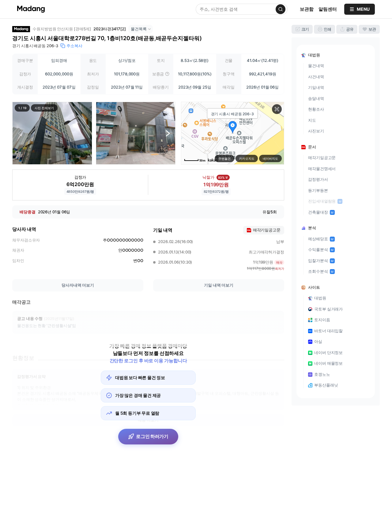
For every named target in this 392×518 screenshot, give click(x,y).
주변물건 (224, 158)
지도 (312, 120)
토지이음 (322, 319)
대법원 (320, 297)
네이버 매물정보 (328, 363)
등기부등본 (318, 190)
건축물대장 (321, 212)
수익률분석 (321, 249)
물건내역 (316, 65)
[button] (52, 133)
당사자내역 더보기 (78, 285)
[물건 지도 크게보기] (277, 109)
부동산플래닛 (326, 385)
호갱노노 (322, 374)
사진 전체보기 (44, 108)
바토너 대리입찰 (328, 330)
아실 (318, 341)
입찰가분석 (321, 260)
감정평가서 (318, 179)
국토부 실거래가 (328, 309)
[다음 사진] (167, 133)
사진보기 (316, 130)
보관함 (307, 9)
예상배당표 (321, 238)
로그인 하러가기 (152, 436)
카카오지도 (246, 158)
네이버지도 (270, 158)
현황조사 (316, 109)
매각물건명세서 (322, 168)
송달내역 (316, 98)
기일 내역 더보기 (218, 285)
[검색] (280, 9)
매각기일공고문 (322, 157)
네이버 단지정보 (328, 352)
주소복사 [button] (74, 45)
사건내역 (316, 76)
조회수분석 (321, 271)
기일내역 (316, 87)
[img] (167, 74)
